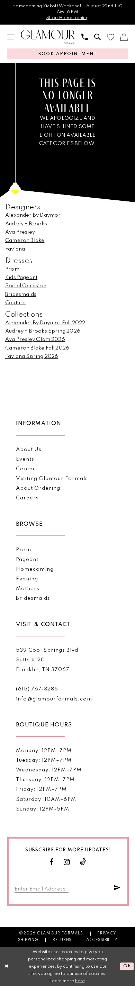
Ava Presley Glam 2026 (35, 339)
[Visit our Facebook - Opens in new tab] (51, 862)
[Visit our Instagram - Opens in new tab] (67, 862)
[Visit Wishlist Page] (110, 37)
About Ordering (38, 488)
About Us (29, 449)
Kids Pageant (21, 277)
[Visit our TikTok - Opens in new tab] (83, 862)
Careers (27, 498)
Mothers (27, 588)
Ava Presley (20, 232)
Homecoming (35, 569)
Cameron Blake (24, 240)
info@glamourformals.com (54, 699)
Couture (15, 303)
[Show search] (97, 37)
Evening (27, 579)
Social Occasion (25, 286)
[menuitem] (11, 37)
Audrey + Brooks (26, 224)
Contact (27, 469)
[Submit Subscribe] (117, 888)
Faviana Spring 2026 (31, 356)
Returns (62, 940)
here (80, 981)
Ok (127, 966)
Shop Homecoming (67, 18)
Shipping (28, 940)
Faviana (15, 249)
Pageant (27, 559)
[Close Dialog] (6, 966)
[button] (11, 37)
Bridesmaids (20, 294)
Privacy (106, 933)
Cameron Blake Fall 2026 (37, 348)
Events (25, 459)
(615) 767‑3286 (37, 689)
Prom (12, 269)
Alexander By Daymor (33, 215)
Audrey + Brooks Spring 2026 (42, 331)
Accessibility (101, 940)
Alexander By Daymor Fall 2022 (45, 323)
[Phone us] (84, 37)
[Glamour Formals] (48, 37)
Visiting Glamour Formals (52, 478)
